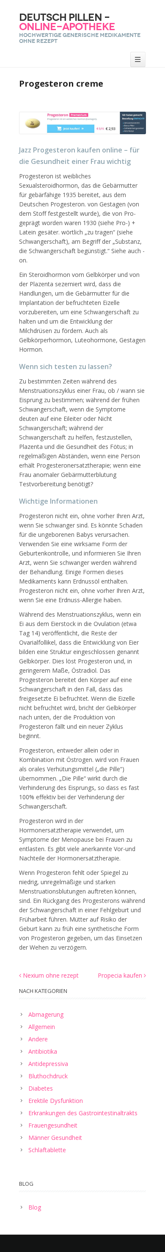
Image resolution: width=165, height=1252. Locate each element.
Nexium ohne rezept (50, 975)
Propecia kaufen (121, 975)
